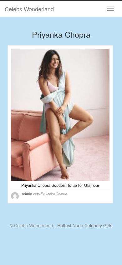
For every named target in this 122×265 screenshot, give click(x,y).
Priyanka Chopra (54, 193)
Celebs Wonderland (29, 9)
